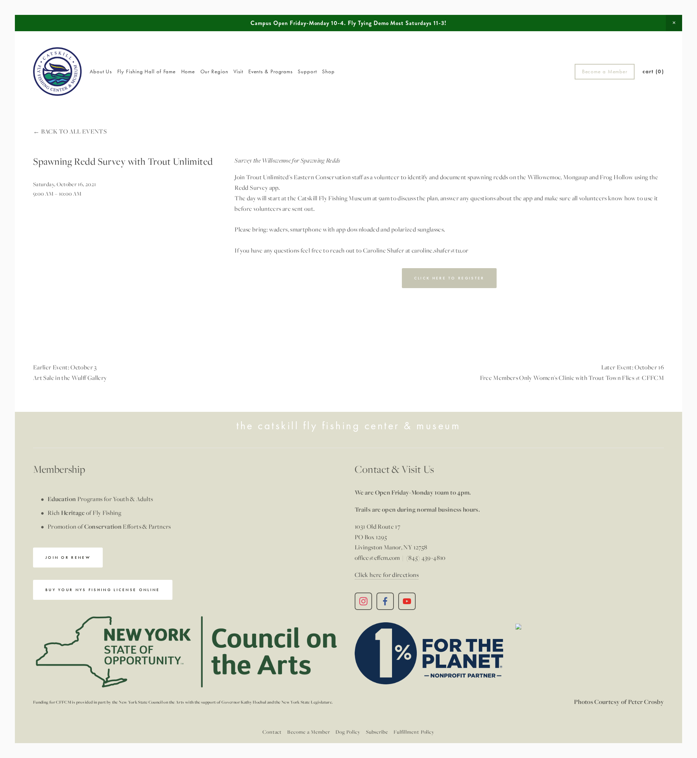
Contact (272, 731)
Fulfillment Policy (414, 731)
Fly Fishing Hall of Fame (146, 71)
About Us (101, 71)
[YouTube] (407, 601)
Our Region (214, 71)
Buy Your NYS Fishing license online (102, 589)
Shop (328, 71)
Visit (238, 71)
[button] (674, 23)
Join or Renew (67, 557)
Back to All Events (74, 131)
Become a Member (604, 71)
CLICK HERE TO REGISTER (449, 278)
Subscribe (377, 731)
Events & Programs (270, 71)
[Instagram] (363, 601)
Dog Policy (347, 731)
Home (188, 71)
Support (307, 71)
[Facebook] (385, 601)
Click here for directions (387, 574)
